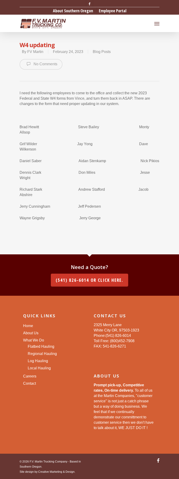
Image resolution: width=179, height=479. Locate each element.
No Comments (45, 64)
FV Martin (35, 52)
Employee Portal (112, 10)
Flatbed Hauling (41, 346)
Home (28, 326)
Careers (29, 376)
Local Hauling (39, 368)
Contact (29, 383)
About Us (30, 333)
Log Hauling (38, 361)
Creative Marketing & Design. (56, 471)
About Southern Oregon (73, 10)
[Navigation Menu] (156, 23)
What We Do (33, 340)
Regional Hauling (42, 354)
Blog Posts (102, 52)
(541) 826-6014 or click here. (89, 280)
